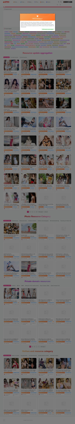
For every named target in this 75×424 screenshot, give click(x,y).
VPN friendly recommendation (47, 29)
